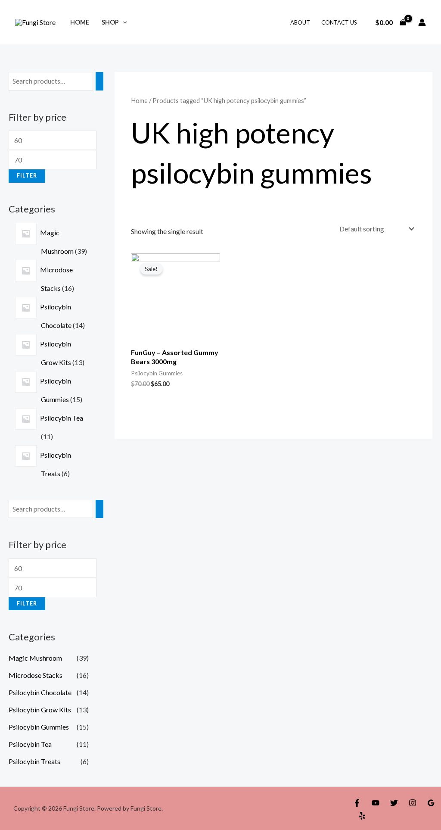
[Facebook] (357, 803)
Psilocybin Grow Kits (40, 709)
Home (79, 22)
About (300, 22)
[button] (123, 22)
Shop (110, 22)
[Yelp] (362, 816)
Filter (27, 175)
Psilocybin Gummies (39, 727)
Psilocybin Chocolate (40, 692)
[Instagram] (412, 803)
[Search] (99, 81)
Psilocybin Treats (34, 761)
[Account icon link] (422, 22)
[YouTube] (375, 803)
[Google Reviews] (431, 803)
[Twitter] (394, 803)
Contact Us (339, 22)
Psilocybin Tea (30, 744)
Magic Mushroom (35, 658)
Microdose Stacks (35, 675)
